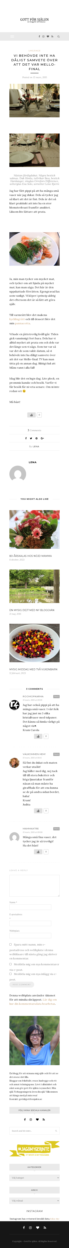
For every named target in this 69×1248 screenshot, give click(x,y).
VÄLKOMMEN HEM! (34, 754)
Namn (13, 902)
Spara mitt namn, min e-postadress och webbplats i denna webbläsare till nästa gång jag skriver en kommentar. (33, 951)
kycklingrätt (17, 319)
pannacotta (22, 323)
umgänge (34, 51)
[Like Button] (31, 414)
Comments (34, 430)
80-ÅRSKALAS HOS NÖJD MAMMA (30, 555)
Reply (56, 696)
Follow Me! (54, 1219)
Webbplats (14, 930)
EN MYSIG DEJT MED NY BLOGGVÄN (31, 610)
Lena (36, 446)
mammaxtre (31, 828)
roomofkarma (33, 696)
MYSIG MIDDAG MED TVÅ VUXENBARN (33, 669)
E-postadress (15, 916)
